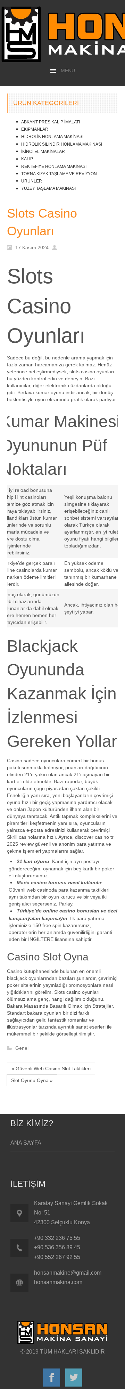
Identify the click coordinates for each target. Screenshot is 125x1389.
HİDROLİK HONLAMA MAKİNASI (52, 136)
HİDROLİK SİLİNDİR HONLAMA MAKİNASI (61, 144)
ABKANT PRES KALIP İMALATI (50, 122)
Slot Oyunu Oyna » (32, 1080)
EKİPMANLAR (34, 129)
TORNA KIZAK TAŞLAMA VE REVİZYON (59, 173)
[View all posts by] (56, 247)
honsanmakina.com (58, 1282)
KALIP (27, 158)
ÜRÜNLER (31, 181)
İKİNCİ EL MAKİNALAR (43, 151)
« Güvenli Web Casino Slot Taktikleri (51, 1068)
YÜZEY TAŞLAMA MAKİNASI (48, 188)
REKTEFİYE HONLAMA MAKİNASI (53, 166)
